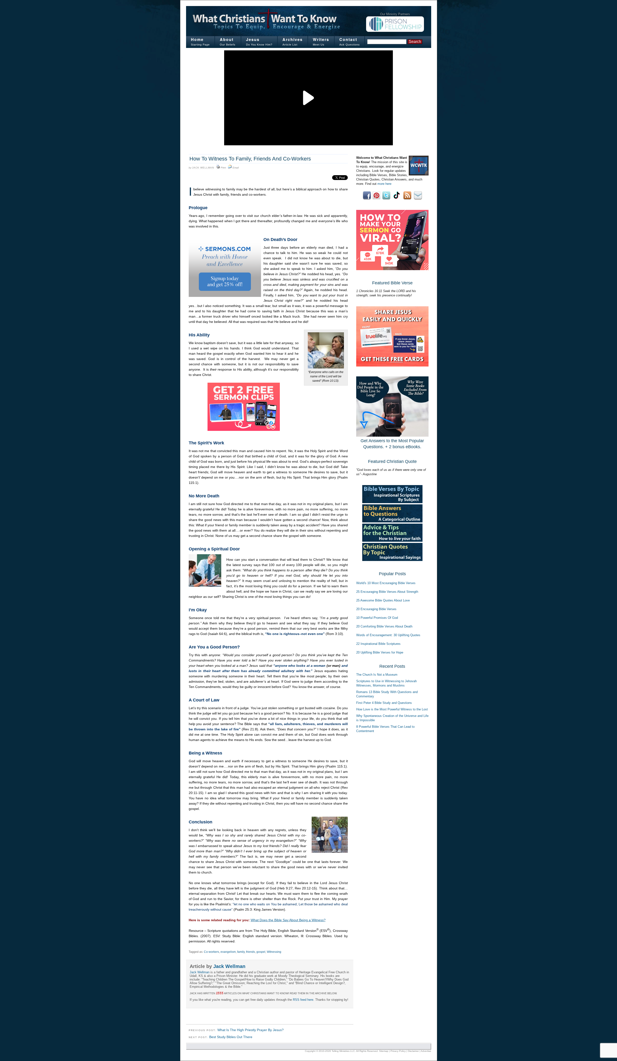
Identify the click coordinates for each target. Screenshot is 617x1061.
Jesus (253, 39)
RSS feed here (303, 999)
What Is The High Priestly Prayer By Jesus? (250, 1030)
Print (223, 167)
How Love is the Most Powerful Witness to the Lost (392, 709)
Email (236, 167)
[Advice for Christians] (392, 540)
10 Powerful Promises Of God (377, 618)
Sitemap (383, 1051)
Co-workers (211, 952)
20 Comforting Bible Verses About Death (384, 626)
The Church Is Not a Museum (376, 674)
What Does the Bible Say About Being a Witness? (288, 920)
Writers (321, 39)
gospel (260, 952)
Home (197, 39)
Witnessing (274, 952)
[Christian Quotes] (392, 560)
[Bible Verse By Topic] (392, 502)
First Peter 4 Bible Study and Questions (384, 703)
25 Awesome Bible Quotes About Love (383, 600)
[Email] (230, 167)
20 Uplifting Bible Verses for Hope (379, 652)
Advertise (426, 1051)
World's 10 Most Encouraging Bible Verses (386, 583)
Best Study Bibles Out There (230, 1037)
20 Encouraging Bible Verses (376, 609)
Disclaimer (413, 1051)
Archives (292, 39)
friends (250, 952)
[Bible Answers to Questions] (392, 521)
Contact (348, 39)
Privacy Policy (398, 1051)
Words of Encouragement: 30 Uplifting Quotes (388, 635)
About (227, 39)
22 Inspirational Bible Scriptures (378, 644)
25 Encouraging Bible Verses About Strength (387, 592)
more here (384, 184)
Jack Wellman (203, 167)
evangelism (228, 952)
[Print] (218, 167)
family (241, 952)
